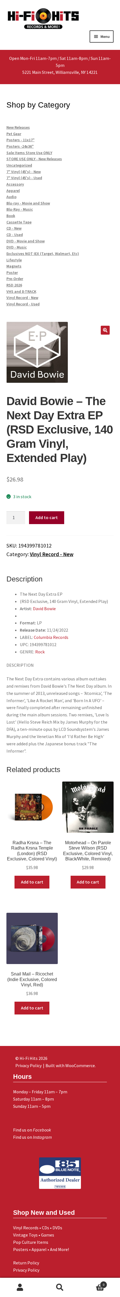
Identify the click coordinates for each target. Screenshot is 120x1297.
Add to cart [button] (32, 882)
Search (60, 1287)
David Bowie (44, 608)
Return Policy (26, 1263)
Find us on (32, 1130)
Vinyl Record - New (51, 554)
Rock (40, 651)
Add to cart (46, 517)
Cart (92, 1283)
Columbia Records (51, 637)
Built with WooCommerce (70, 1065)
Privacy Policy (26, 1270)
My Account (20, 1287)
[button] (105, 330)
